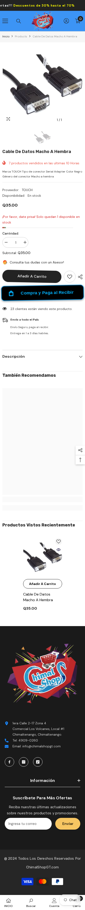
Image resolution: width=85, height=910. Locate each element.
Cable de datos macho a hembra (38, 597)
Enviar (67, 823)
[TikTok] (37, 762)
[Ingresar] (66, 21)
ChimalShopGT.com (42, 867)
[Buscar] (18, 21)
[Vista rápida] (58, 549)
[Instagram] (23, 762)
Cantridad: (10, 233)
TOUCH (27, 190)
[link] (42, 499)
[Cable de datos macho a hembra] (42, 557)
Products (21, 36)
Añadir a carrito (32, 276)
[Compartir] (79, 276)
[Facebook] (9, 762)
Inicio (5, 36)
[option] (42, 85)
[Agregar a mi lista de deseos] (70, 276)
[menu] (5, 21)
